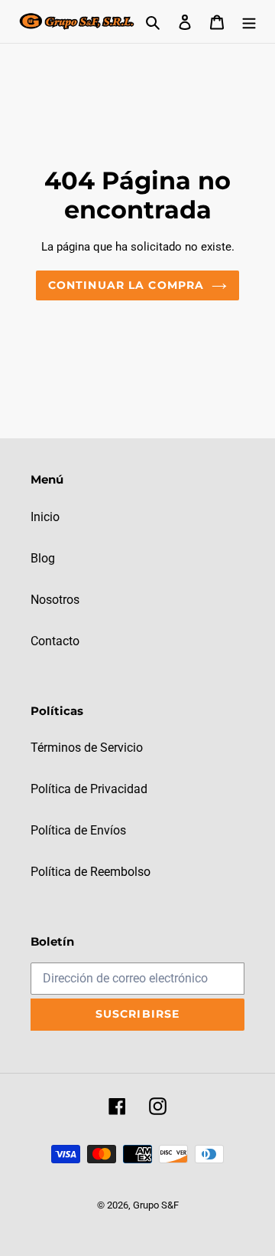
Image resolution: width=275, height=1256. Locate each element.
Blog (43, 558)
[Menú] (249, 21)
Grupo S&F (156, 1205)
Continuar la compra (126, 285)
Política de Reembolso (90, 871)
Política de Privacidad (89, 789)
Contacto (55, 641)
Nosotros (55, 599)
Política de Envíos (78, 830)
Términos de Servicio (87, 747)
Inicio (45, 517)
